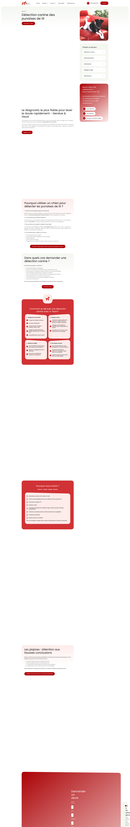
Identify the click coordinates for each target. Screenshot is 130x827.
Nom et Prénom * (73, 803)
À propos (44, 3)
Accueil (38, 3)
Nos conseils (61, 3)
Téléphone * (73, 819)
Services (52, 3)
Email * (72, 811)
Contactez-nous (71, 3)
